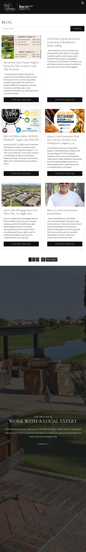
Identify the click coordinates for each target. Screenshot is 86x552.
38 (43, 259)
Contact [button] (43, 444)
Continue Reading (21, 100)
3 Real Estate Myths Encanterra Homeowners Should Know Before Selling (63, 42)
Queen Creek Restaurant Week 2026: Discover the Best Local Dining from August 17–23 (63, 140)
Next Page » (51, 260)
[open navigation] (82, 3)
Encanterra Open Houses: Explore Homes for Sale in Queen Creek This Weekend (21, 66)
